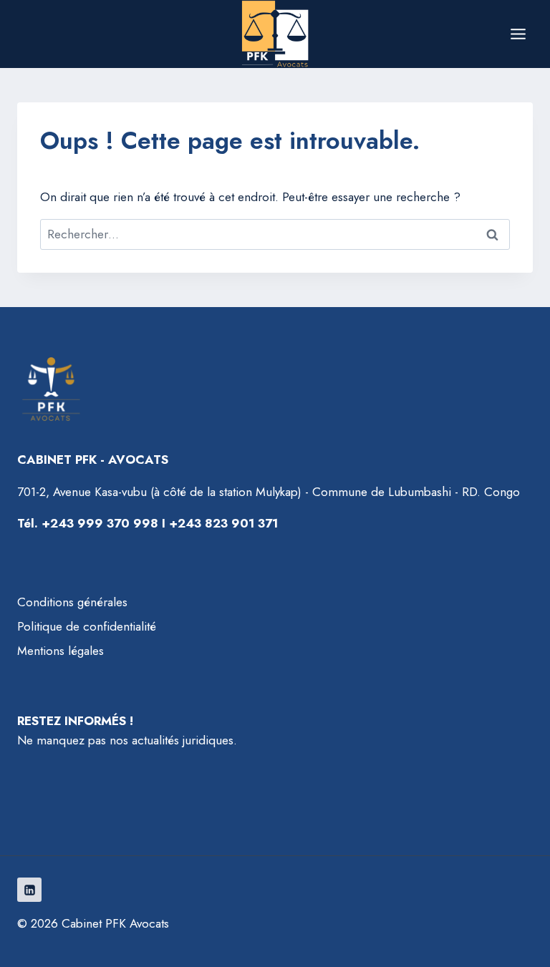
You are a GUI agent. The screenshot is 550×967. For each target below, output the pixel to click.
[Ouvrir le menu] (518, 34)
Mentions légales (60, 650)
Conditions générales (72, 602)
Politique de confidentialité (86, 626)
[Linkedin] (29, 890)
